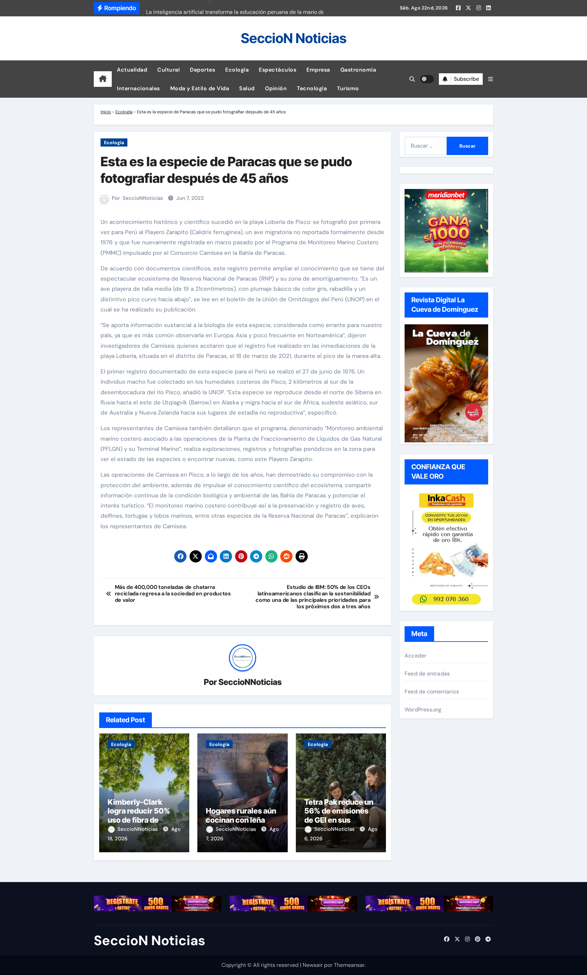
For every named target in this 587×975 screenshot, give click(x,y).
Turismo (348, 88)
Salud (247, 88)
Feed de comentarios (432, 691)
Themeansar (349, 965)
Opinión (276, 88)
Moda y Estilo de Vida (199, 88)
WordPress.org (423, 709)
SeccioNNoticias (143, 198)
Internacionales (138, 88)
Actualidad (132, 69)
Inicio (106, 112)
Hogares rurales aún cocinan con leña (241, 815)
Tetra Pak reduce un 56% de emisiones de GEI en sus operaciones (338, 815)
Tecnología (312, 88)
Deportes (202, 69)
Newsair (313, 965)
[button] (490, 79)
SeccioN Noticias (293, 38)
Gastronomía (358, 69)
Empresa (318, 69)
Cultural (168, 69)
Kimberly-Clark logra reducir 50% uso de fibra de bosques (139, 815)
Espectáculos (277, 69)
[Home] (103, 79)
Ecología (237, 69)
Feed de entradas (427, 673)
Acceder (415, 655)
